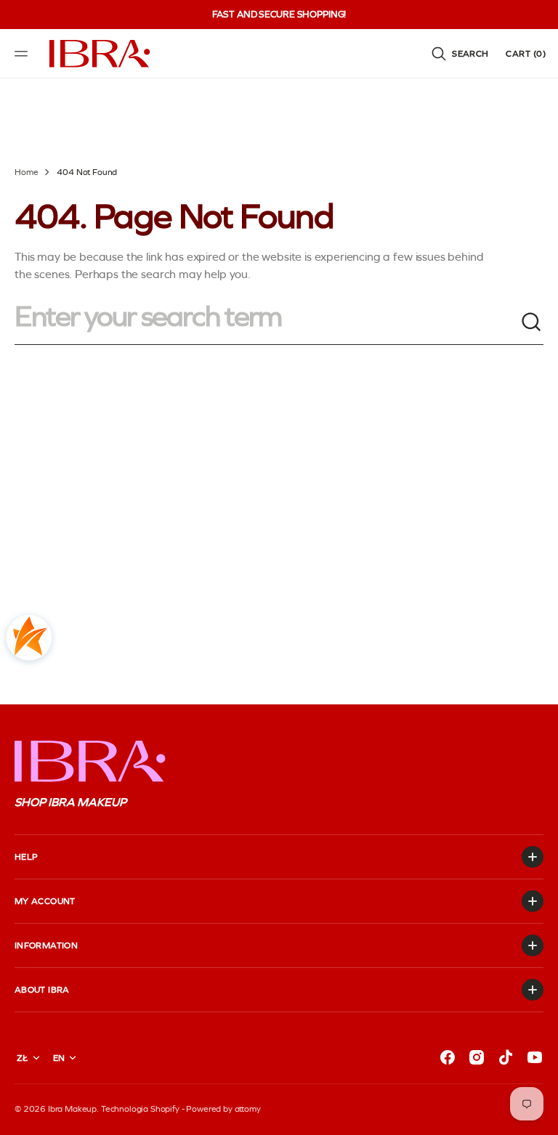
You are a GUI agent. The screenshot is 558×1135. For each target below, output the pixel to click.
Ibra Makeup (72, 1109)
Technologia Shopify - (143, 1109)
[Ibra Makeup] (100, 53)
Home (26, 172)
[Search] (531, 322)
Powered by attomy (223, 1109)
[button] (23, 53)
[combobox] (267, 322)
